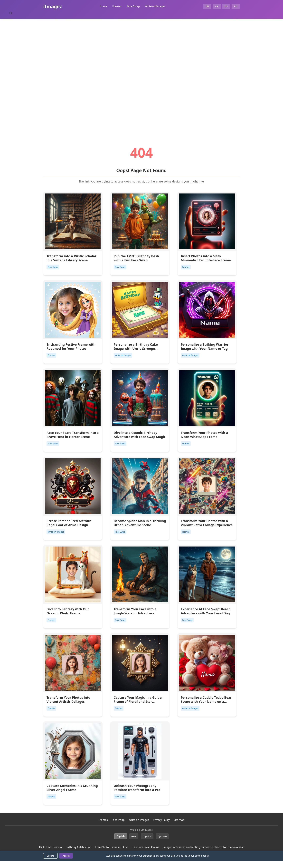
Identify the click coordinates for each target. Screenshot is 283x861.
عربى (133, 836)
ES (226, 6)
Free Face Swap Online (145, 847)
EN (207, 6)
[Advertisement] (141, 73)
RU (235, 6)
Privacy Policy (161, 820)
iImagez (52, 6)
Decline (50, 856)
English (120, 836)
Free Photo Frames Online (111, 847)
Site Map (179, 820)
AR (216, 6)
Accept (66, 856)
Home (103, 6)
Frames (117, 6)
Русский (162, 836)
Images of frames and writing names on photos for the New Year (203, 847)
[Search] (11, 13)
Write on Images (155, 6)
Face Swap (133, 6)
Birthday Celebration (78, 847)
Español (147, 836)
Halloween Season (50, 847)
